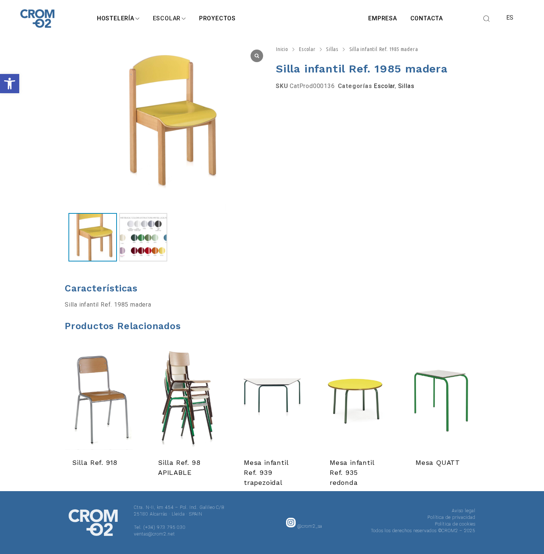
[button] (9, 83)
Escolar (167, 18)
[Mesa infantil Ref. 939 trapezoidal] (272, 398)
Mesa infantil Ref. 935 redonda (352, 472)
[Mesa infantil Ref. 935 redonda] (357, 398)
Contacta (426, 18)
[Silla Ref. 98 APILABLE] (186, 398)
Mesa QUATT (438, 462)
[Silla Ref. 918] (100, 398)
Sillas (332, 49)
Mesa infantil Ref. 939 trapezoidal (266, 472)
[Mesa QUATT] (443, 398)
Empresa (382, 18)
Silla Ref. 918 (94, 462)
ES (510, 17)
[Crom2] (37, 18)
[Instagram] (291, 522)
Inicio (282, 49)
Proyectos (217, 18)
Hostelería (115, 18)
